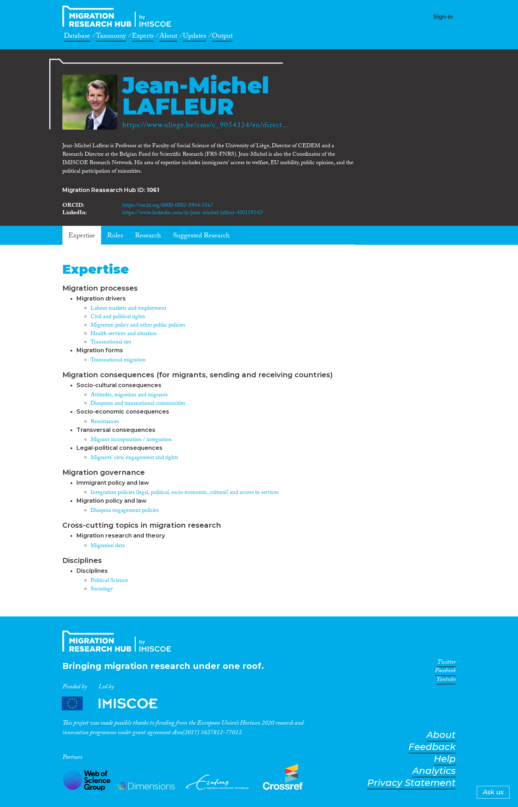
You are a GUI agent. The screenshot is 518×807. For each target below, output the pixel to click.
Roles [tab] (115, 236)
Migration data (108, 546)
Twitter (446, 663)
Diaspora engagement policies (125, 511)
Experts (143, 37)
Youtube (446, 680)
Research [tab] (148, 236)
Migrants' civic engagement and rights (134, 458)
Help (445, 758)
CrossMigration (118, 16)
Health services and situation (124, 334)
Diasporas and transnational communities (138, 404)
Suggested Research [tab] (201, 236)
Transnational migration (118, 360)
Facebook (445, 672)
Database (77, 37)
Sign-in (443, 16)
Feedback (432, 746)
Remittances (105, 422)
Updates (194, 37)
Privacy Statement (411, 782)
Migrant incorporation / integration (131, 440)
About (168, 37)
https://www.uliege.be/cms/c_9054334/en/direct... (205, 126)
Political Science (109, 581)
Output (222, 37)
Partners (116, 703)
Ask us (493, 792)
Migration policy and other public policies (138, 325)
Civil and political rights (118, 317)
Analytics (434, 770)
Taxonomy (111, 37)
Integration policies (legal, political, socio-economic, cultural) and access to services (185, 493)
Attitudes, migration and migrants (129, 395)
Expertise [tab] (81, 236)
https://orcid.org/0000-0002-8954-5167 (167, 206)
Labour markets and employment (128, 309)
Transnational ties (111, 342)
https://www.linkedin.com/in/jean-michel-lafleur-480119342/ (193, 213)
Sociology (102, 589)
